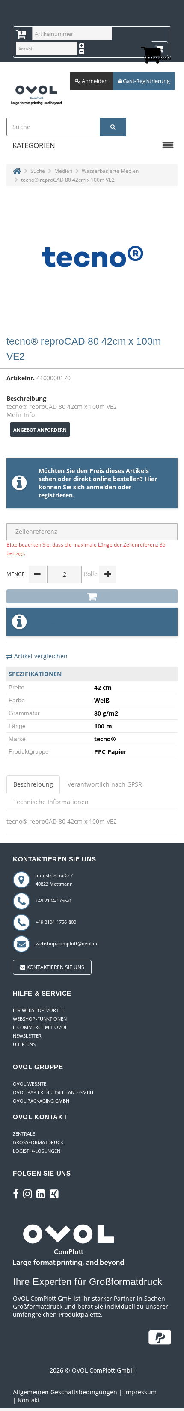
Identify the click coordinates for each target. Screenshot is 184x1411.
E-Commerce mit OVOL (40, 1027)
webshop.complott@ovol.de (67, 943)
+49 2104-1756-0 (53, 900)
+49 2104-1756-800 (56, 922)
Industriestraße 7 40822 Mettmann (54, 879)
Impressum (140, 1392)
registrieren (56, 495)
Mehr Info (20, 415)
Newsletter (27, 1035)
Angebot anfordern (40, 429)
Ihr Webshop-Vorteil (39, 1010)
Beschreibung (33, 784)
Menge (15, 574)
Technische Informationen (51, 802)
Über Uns (24, 1044)
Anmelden (94, 81)
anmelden (101, 487)
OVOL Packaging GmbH (41, 1100)
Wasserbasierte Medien (110, 171)
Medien (63, 171)
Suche (37, 171)
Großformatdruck (38, 1142)
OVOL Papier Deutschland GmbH (53, 1092)
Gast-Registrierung (146, 81)
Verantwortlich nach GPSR (105, 784)
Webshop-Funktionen (40, 1018)
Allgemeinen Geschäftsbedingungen (65, 1392)
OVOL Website (29, 1083)
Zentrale (24, 1133)
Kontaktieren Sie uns (54, 967)
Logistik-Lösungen (36, 1151)
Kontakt (29, 1400)
